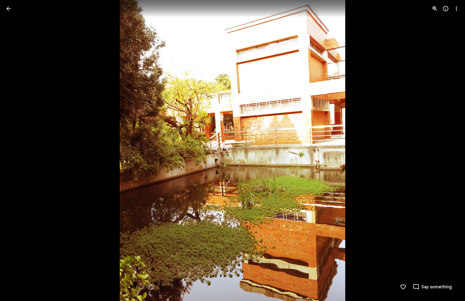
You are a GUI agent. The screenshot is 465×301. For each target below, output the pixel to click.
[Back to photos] (8, 8)
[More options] (456, 8)
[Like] (403, 287)
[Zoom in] (434, 8)
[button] (15, 150)
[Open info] (445, 8)
